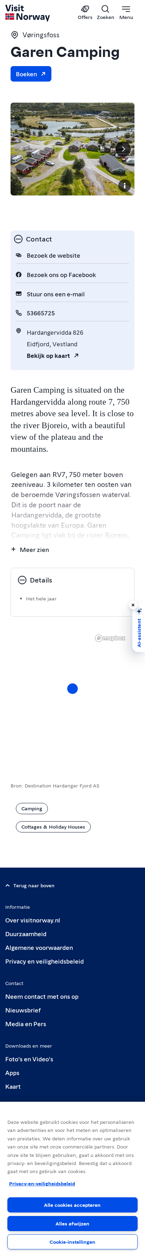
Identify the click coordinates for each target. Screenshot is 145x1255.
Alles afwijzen (72, 1223)
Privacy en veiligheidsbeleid (44, 961)
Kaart (13, 1086)
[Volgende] (123, 149)
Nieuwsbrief (23, 1010)
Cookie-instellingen (72, 1241)
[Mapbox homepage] (110, 638)
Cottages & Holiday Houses (53, 826)
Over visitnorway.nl (32, 920)
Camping (31, 808)
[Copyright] (124, 185)
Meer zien (34, 549)
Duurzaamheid (25, 933)
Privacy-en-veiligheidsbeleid (42, 1183)
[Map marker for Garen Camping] (72, 688)
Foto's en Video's (29, 1059)
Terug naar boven (34, 885)
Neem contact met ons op (41, 996)
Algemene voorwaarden (39, 947)
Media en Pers (25, 1023)
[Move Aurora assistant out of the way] (133, 605)
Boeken (26, 74)
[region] (72, 1178)
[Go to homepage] (28, 13)
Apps (12, 1072)
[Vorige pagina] (22, 149)
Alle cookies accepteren (72, 1205)
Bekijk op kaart (48, 355)
